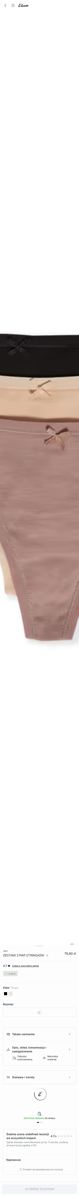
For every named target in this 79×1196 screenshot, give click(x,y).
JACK (5, 951)
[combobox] (39, 1012)
